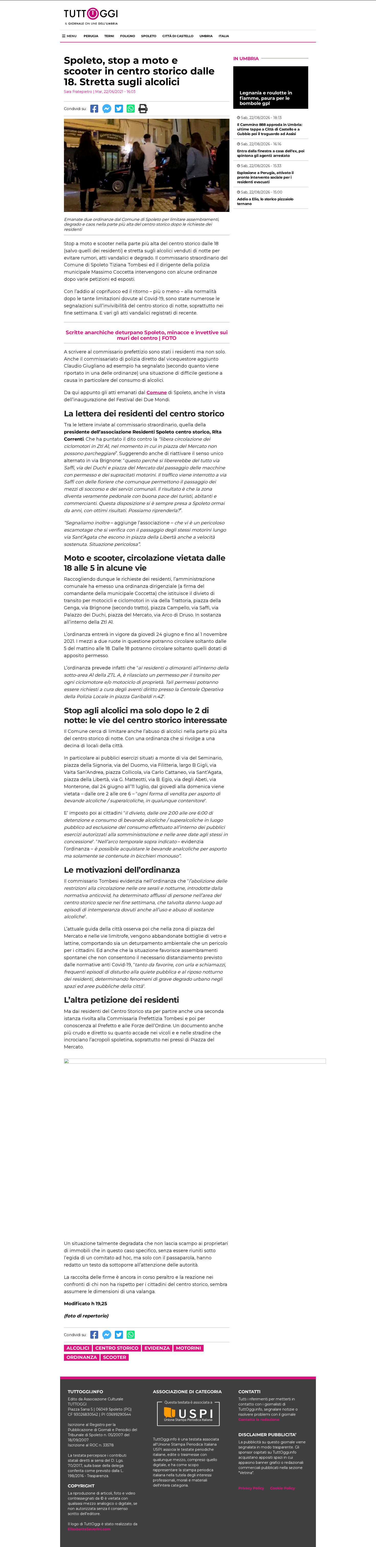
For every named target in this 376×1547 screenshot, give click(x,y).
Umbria (206, 36)
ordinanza (82, 1357)
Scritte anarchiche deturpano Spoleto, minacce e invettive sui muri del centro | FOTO (147, 335)
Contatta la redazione (258, 1419)
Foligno (127, 36)
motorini (188, 1348)
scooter (114, 1357)
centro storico (116, 1348)
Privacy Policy (251, 1488)
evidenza (157, 1348)
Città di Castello (177, 36)
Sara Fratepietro (78, 92)
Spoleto (148, 36)
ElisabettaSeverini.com (89, 1529)
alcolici (78, 1348)
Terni (109, 36)
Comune (157, 392)
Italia (224, 36)
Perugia (91, 36)
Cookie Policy (282, 1488)
